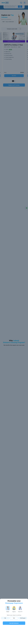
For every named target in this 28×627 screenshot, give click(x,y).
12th (14, 618)
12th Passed (22, 618)
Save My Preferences (14, 623)
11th (5, 618)
